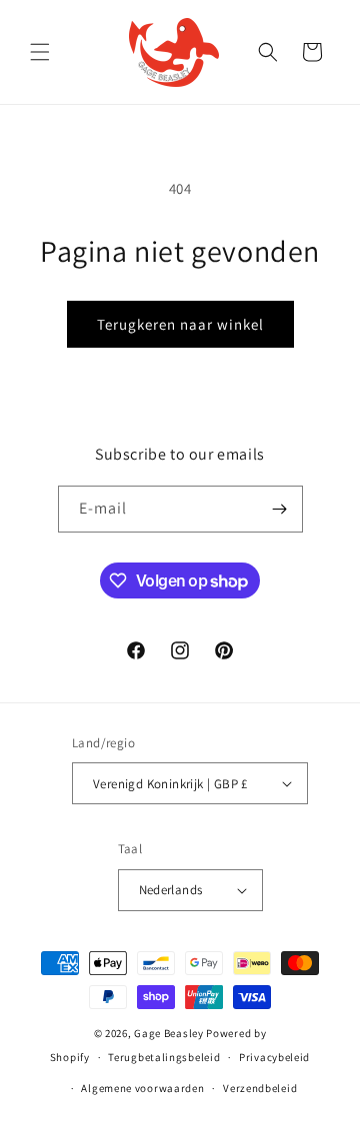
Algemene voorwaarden (142, 1088)
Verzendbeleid (260, 1088)
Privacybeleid (274, 1057)
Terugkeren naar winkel (180, 324)
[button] (40, 52)
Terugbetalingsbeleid (164, 1057)
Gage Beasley (168, 1033)
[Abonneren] (280, 509)
